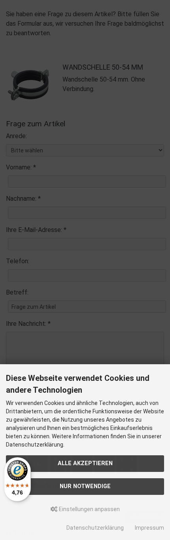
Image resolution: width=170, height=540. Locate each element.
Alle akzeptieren (85, 463)
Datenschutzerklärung (95, 528)
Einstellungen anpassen (89, 509)
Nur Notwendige (85, 486)
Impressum (149, 528)
